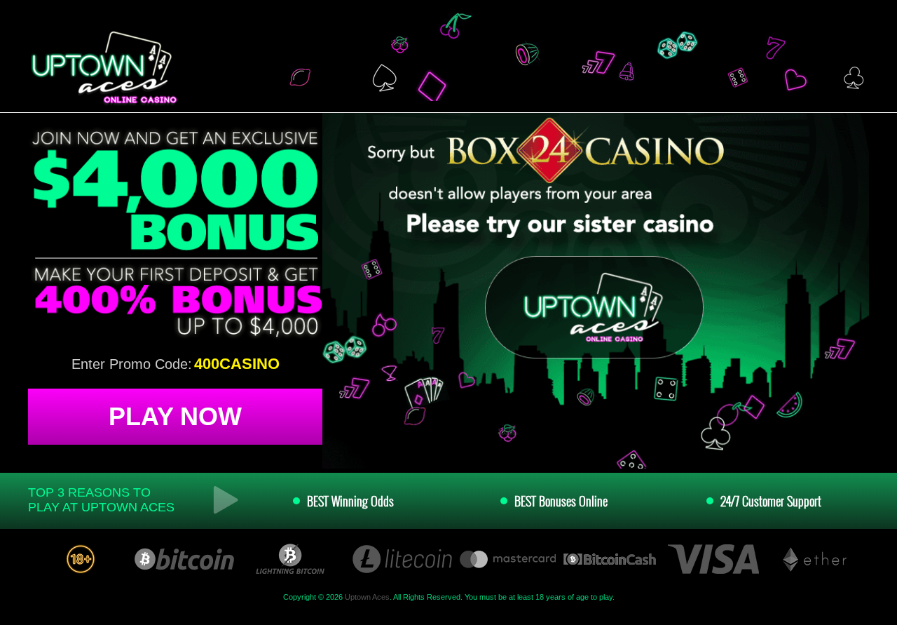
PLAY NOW (175, 416)
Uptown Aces (367, 597)
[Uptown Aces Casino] (102, 68)
